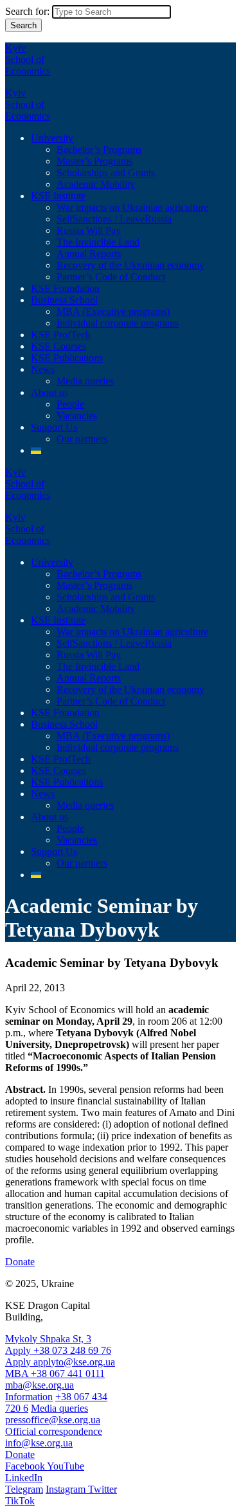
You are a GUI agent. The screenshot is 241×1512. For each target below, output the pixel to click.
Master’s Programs (94, 161)
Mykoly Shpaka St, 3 (48, 1338)
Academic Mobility (96, 184)
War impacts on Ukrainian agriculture (132, 207)
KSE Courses (58, 346)
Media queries (85, 380)
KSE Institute (58, 195)
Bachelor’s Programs (99, 149)
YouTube (65, 1466)
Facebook (26, 1466)
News (43, 369)
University (52, 137)
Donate (20, 1261)
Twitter (102, 1489)
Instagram (67, 1489)
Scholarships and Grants (106, 172)
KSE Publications (67, 357)
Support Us (54, 427)
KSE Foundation (65, 288)
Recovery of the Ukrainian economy (130, 265)
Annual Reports (89, 253)
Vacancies (77, 415)
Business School (64, 299)
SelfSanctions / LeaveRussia (114, 218)
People (70, 404)
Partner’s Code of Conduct (111, 276)
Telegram (24, 1489)
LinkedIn (23, 1477)
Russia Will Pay (89, 230)
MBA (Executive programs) (113, 311)
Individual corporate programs (118, 323)
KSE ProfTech (61, 334)
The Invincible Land (98, 242)
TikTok (20, 1500)
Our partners (82, 438)
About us (49, 392)
